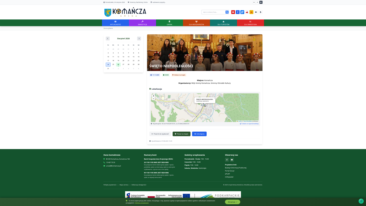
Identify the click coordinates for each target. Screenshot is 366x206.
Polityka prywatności (110, 185)
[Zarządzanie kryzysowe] (251, 12)
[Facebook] (238, 12)
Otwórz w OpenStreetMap (250, 124)
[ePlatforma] (242, 12)
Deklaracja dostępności (139, 185)
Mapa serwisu (124, 185)
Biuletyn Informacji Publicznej (235, 168)
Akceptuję (232, 202)
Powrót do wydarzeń (161, 134)
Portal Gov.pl (229, 171)
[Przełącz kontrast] (260, 2)
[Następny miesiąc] (139, 38)
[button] (205, 106)
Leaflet (240, 121)
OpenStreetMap (248, 121)
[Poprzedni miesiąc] (108, 38)
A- (257, 2)
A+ (254, 2)
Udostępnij (200, 134)
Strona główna (108, 28)
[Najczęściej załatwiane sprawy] (256, 12)
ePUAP (227, 174)
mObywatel (229, 177)
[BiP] (247, 12)
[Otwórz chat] (361, 201)
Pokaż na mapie (182, 134)
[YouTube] (233, 12)
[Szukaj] (227, 12)
